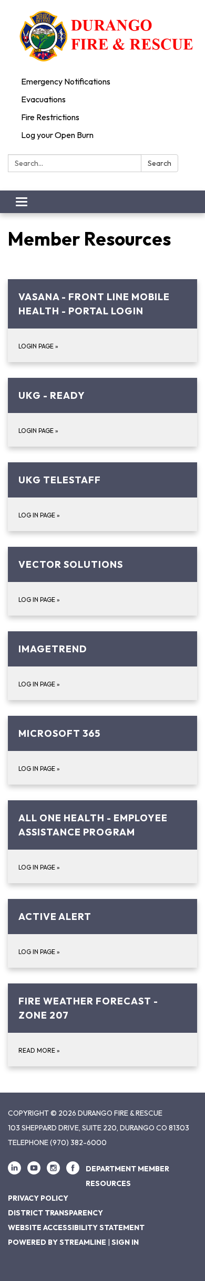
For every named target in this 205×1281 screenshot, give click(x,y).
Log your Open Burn (57, 135)
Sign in (125, 1242)
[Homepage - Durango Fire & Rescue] (102, 36)
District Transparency (55, 1213)
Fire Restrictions (50, 117)
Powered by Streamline (57, 1242)
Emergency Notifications (65, 81)
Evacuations (43, 99)
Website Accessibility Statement (76, 1227)
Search (159, 163)
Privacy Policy (38, 1198)
